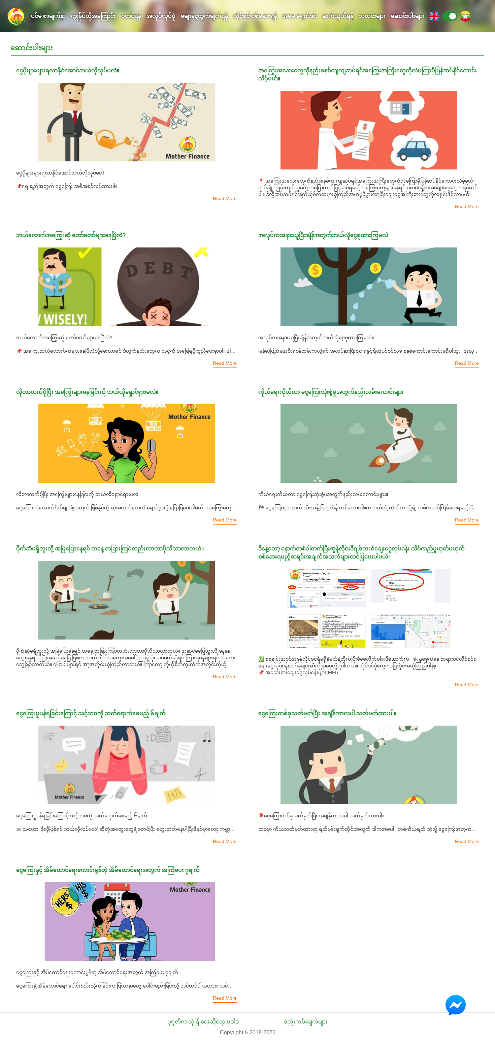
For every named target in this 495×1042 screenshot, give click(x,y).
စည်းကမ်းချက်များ (306, 1022)
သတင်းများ (372, 16)
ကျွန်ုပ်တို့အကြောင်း (93, 16)
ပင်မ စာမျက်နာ (48, 16)
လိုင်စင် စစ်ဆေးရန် (255, 16)
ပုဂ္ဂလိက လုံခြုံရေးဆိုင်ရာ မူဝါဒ (203, 1022)
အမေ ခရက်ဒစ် (299, 16)
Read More (225, 198)
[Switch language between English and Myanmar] (449, 16)
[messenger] (459, 1005)
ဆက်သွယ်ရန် (337, 16)
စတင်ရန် (131, 16)
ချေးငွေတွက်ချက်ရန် (204, 16)
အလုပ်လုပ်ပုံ (160, 16)
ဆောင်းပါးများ (408, 16)
